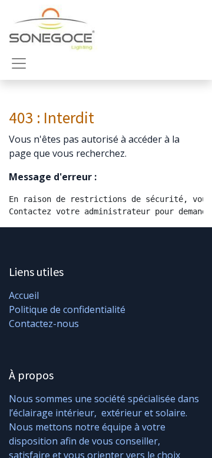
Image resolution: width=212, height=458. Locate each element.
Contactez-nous (44, 323)
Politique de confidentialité (67, 309)
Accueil (24, 295)
